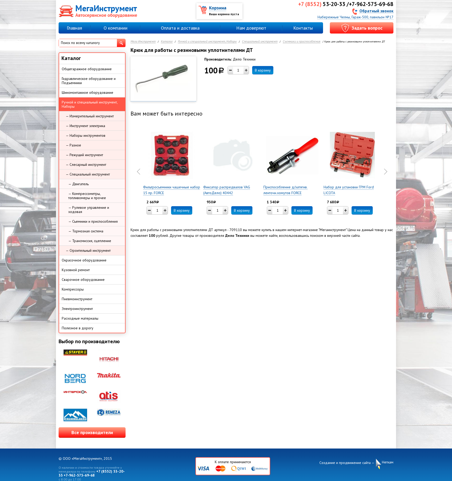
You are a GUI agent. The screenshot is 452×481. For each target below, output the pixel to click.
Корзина (217, 8)
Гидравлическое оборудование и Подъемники (89, 80)
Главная (74, 28)
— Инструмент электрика (85, 125)
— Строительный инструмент (88, 250)
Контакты (303, 28)
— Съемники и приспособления (93, 221)
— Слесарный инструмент (86, 164)
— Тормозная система (85, 231)
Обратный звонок (376, 10)
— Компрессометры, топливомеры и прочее (87, 195)
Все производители (92, 432)
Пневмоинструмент (77, 299)
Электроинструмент (77, 308)
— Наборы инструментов (85, 135)
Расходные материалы (80, 318)
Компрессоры (73, 289)
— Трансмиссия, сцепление (89, 240)
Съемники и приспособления (301, 41)
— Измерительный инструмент (90, 116)
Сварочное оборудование (83, 279)
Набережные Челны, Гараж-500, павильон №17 (355, 17)
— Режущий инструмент (84, 154)
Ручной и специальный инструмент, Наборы (207, 41)
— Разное (73, 145)
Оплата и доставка (180, 28)
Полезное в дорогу (77, 328)
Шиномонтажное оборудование (87, 92)
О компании (115, 28)
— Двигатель (78, 184)
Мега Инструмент (143, 41)
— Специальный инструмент (88, 174)
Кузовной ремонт (76, 269)
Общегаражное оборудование (87, 69)
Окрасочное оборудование (84, 260)
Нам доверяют (251, 28)
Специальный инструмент (260, 41)
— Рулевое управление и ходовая (88, 209)
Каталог (167, 41)
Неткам (387, 462)
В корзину (263, 70)
